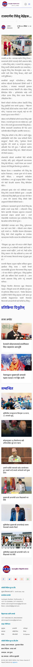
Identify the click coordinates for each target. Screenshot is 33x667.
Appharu (15, 662)
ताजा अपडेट (6, 319)
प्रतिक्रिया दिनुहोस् (13, 307)
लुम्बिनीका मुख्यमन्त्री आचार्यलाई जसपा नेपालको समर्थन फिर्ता (16, 526)
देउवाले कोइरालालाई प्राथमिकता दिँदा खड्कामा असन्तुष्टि (16, 345)
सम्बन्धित (7, 388)
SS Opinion (26, 634)
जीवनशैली (15, 634)
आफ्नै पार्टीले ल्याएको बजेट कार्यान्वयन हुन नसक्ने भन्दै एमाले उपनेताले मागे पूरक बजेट (16, 470)
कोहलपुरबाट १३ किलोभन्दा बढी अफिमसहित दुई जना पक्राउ (13, 442)
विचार (24, 631)
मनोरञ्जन (25, 628)
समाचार (3, 631)
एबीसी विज (15, 631)
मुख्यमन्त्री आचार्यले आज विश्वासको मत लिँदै (16, 499)
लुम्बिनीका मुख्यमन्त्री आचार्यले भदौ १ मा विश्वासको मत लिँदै (16, 553)
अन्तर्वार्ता (14, 628)
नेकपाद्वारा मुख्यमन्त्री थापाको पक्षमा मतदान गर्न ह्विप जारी (14, 376)
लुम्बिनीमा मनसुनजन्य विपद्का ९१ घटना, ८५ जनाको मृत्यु (16, 414)
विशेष (2, 634)
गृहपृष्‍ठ (3, 628)
